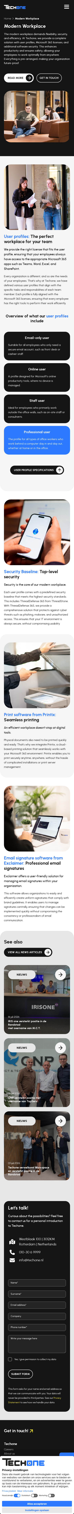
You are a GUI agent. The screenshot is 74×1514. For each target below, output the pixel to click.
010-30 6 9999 (30, 1252)
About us (9, 1453)
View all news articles (25, 952)
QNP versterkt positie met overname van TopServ (24, 1100)
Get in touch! (49, 78)
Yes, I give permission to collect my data (35, 1359)
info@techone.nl (31, 1260)
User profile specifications (34, 470)
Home (7, 18)
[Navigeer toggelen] (66, 6)
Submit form (20, 1374)
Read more (15, 78)
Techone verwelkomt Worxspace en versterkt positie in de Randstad (28, 1171)
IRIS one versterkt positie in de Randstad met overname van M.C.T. (27, 1025)
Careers (8, 1449)
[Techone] (15, 6)
